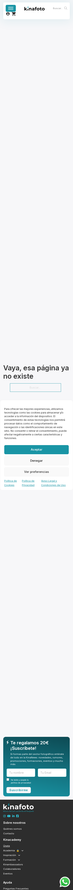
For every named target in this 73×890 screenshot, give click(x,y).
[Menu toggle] (11, 8)
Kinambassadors (13, 864)
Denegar (36, 461)
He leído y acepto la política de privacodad (21, 781)
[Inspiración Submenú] (19, 855)
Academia (11, 850)
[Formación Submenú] (19, 860)
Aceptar (36, 449)
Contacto (8, 833)
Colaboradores (12, 869)
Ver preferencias (36, 472)
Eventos (8, 873)
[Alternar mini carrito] (14, 14)
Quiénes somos (12, 828)
